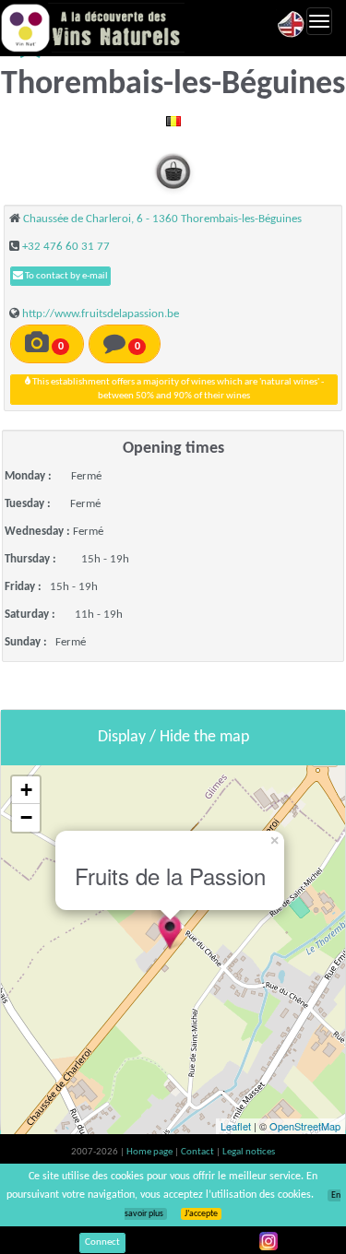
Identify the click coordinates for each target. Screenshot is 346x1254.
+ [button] (26, 789)
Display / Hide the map (173, 737)
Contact (198, 1152)
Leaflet (236, 1125)
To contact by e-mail (65, 276)
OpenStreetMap (304, 1125)
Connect (102, 1242)
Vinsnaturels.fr (92, 27)
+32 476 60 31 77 (66, 247)
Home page (150, 1152)
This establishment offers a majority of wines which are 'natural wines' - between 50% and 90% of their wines (177, 389)
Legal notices (248, 1152)
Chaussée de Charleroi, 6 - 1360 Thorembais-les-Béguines (162, 219)
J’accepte (201, 1214)
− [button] (26, 817)
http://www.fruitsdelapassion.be (100, 314)
